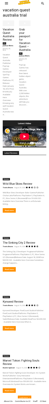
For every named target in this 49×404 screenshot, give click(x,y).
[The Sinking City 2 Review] (24, 228)
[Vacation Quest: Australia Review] (8, 23)
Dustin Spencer (9, 368)
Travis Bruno (8, 187)
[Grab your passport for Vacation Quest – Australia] (24, 23)
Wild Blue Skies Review (17, 183)
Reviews (6, 179)
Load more (23, 397)
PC (4, 43)
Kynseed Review (13, 301)
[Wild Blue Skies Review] (24, 169)
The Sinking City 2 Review (19, 242)
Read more (9, 210)
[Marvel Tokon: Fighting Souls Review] (24, 346)
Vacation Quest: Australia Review (8, 34)
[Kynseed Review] (24, 287)
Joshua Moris (8, 46)
